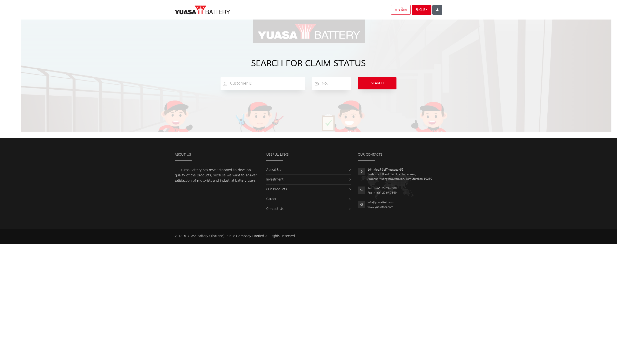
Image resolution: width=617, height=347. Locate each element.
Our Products (276, 189)
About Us (273, 170)
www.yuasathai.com (380, 207)
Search (377, 83)
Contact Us (274, 209)
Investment (274, 179)
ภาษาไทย (401, 10)
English (422, 10)
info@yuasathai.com (381, 202)
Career (271, 199)
